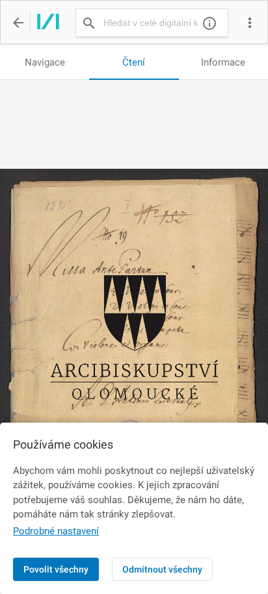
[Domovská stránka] (44, 23)
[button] (249, 23)
